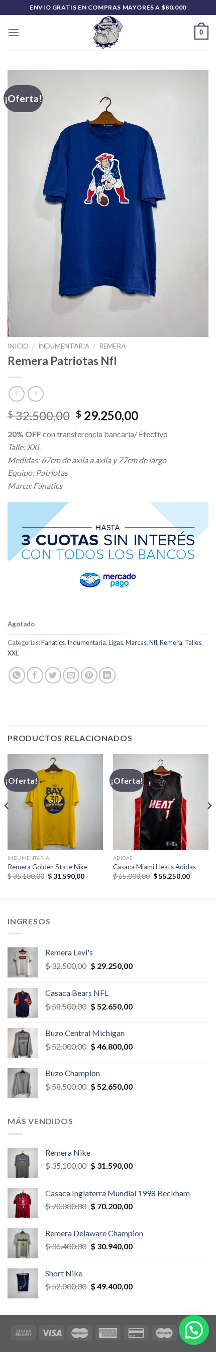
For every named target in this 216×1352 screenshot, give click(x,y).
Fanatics (53, 642)
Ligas (116, 642)
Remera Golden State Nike (47, 867)
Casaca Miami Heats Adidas (154, 867)
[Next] (209, 825)
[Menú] (14, 32)
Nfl (153, 642)
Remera (112, 346)
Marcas (136, 642)
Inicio (18, 346)
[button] (194, 1330)
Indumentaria (63, 346)
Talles (193, 642)
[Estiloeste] (108, 32)
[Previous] (7, 825)
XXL (13, 653)
